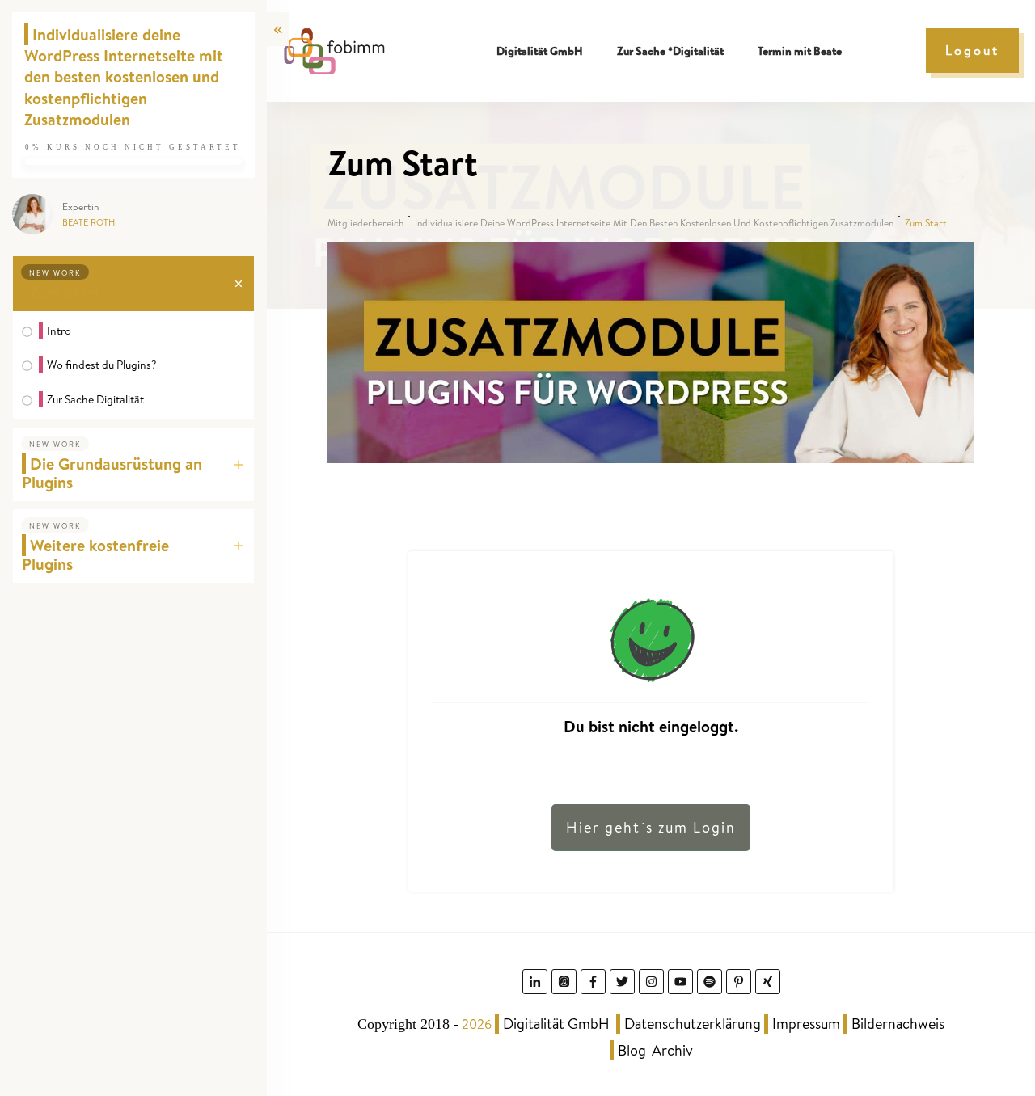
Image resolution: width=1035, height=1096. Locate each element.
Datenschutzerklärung (692, 1024)
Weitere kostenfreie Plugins (95, 554)
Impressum (806, 1024)
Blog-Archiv (655, 1050)
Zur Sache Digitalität (95, 399)
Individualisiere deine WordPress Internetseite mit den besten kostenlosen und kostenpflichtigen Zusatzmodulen (123, 76)
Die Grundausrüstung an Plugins (112, 473)
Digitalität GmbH (556, 1024)
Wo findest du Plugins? (102, 364)
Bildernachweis (897, 1024)
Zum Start (65, 292)
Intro (59, 330)
